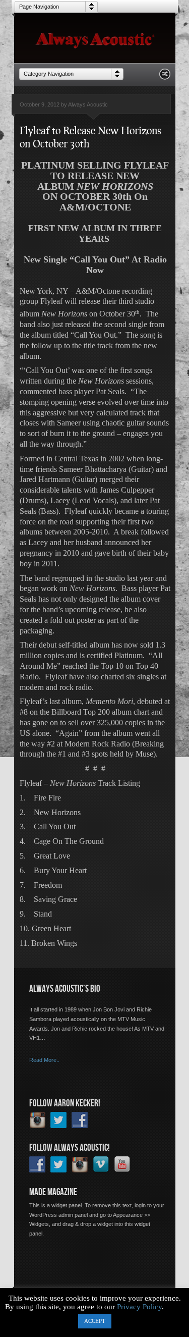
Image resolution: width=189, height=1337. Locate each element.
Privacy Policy (139, 1307)
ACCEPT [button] (94, 1321)
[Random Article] (164, 77)
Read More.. (44, 1060)
